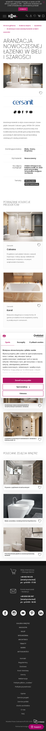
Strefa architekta (23, 706)
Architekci (23, 639)
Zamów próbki (23, 702)
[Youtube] (23, 615)
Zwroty (23, 675)
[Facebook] (5, 615)
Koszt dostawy (23, 670)
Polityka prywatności (23, 687)
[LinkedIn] (41, 615)
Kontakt (23, 658)
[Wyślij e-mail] (31, 112)
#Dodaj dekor (30, 181)
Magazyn (23, 627)
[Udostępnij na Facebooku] (23, 112)
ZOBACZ (23, 9)
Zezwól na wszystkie (23, 380)
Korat (10, 310)
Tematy (23, 643)
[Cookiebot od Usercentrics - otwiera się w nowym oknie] (33, 336)
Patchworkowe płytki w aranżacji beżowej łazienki (19, 554)
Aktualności (23, 652)
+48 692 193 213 (26, 577)
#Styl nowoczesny (31, 184)
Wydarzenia (23, 635)
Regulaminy (23, 662)
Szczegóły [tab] (21, 342)
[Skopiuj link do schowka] (15, 112)
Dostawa (23, 666)
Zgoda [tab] (7, 342)
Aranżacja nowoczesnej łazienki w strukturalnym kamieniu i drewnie (17, 405)
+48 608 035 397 (27, 596)
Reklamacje (23, 679)
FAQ (23, 714)
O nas (23, 710)
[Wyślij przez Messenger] (19, 112)
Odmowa (23, 393)
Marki (23, 647)
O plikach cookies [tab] (36, 342)
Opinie (23, 693)
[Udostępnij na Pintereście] (27, 112)
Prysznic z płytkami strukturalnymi (17, 487)
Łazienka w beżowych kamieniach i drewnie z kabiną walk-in (21, 439)
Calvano (11, 249)
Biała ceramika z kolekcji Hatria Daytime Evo (20, 521)
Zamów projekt (23, 697)
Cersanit (10, 246)
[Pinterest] (32, 615)
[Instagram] (14, 615)
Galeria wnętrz (23, 623)
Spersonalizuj (21, 387)
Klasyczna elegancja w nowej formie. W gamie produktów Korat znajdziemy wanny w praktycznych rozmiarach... (22, 317)
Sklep (23, 631)
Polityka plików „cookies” (23, 683)
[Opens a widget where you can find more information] (36, 727)
